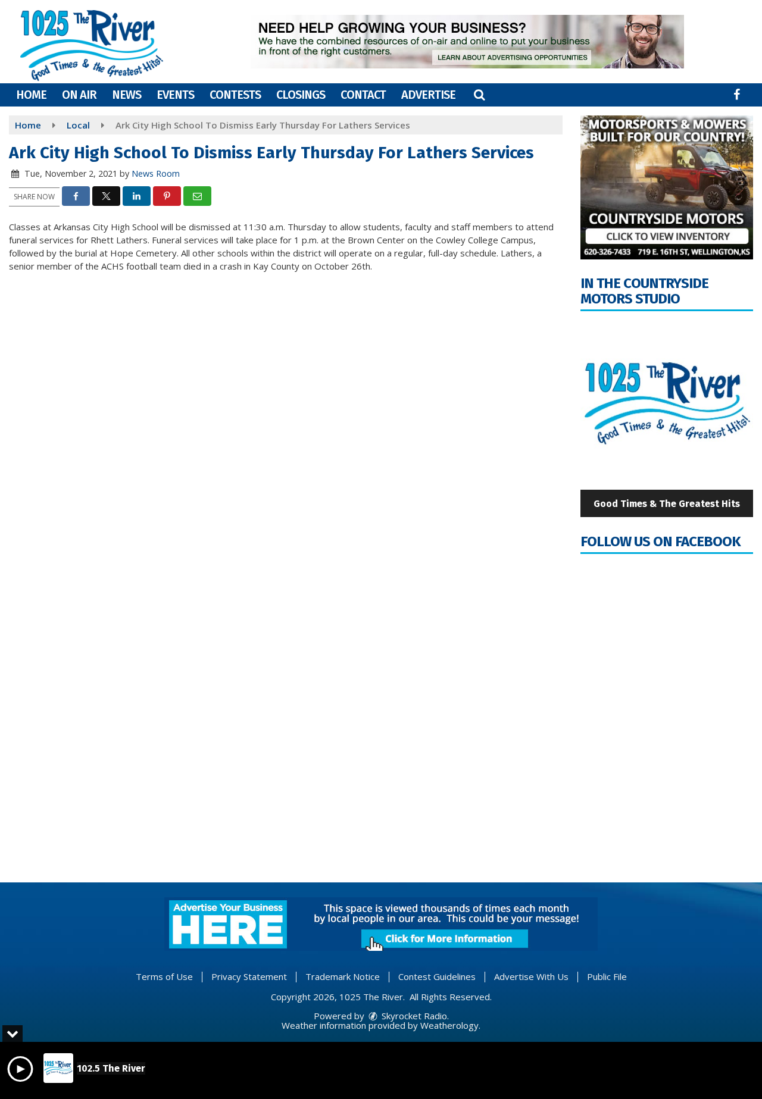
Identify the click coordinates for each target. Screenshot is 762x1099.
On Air (79, 94)
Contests (235, 94)
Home (31, 94)
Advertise (428, 94)
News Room (156, 173)
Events (175, 94)
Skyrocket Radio (413, 1016)
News (126, 94)
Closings (300, 94)
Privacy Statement (249, 976)
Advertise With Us (531, 976)
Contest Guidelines (437, 976)
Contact (363, 94)
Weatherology (449, 1025)
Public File (607, 976)
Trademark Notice (342, 976)
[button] (479, 94)
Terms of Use (164, 976)
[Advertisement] (467, 41)
